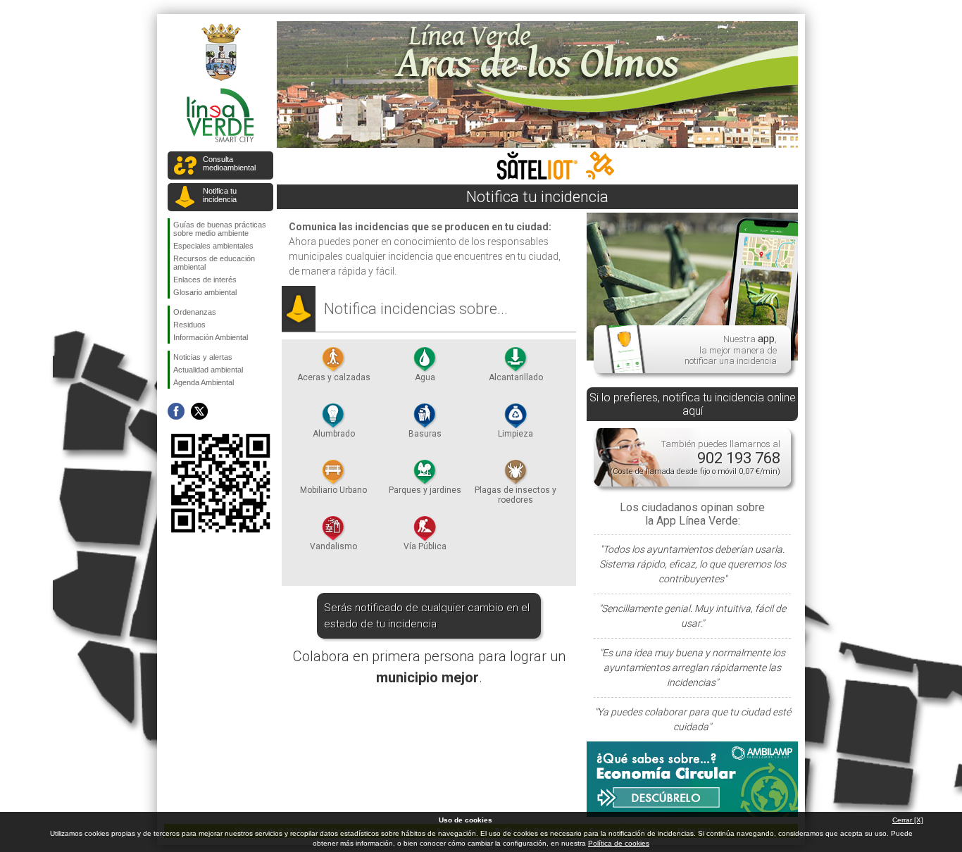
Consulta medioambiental (229, 163)
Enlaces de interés (205, 279)
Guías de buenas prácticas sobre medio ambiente (219, 228)
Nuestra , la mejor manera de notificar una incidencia (731, 349)
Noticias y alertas (202, 357)
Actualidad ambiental (208, 369)
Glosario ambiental (205, 292)
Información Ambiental (210, 337)
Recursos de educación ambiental (214, 262)
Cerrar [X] (907, 820)
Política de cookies (618, 843)
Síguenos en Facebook (176, 411)
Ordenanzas (194, 312)
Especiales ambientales (213, 246)
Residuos (189, 324)
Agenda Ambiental (203, 382)
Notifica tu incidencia (220, 195)
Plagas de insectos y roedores (515, 495)
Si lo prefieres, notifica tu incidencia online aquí (692, 404)
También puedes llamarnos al (695, 457)
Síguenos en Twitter (199, 411)
